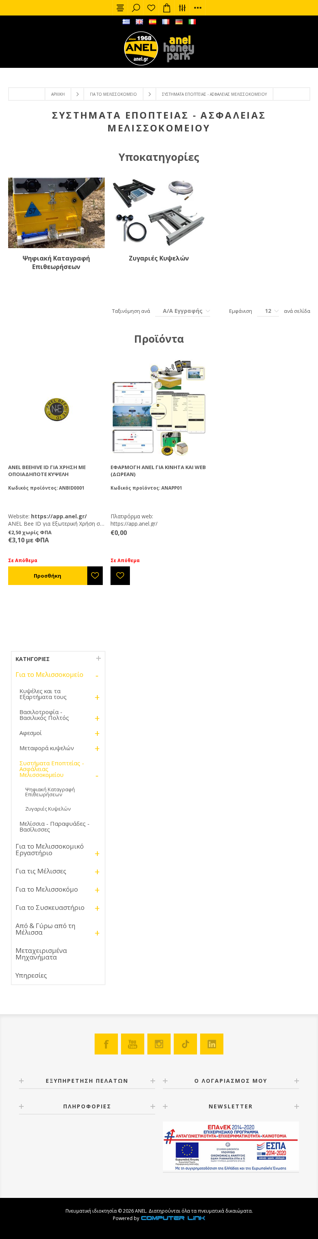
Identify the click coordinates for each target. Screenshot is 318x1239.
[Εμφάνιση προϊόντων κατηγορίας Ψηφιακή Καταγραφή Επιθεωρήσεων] (56, 213)
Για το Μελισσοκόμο (47, 889)
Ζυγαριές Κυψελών (159, 258)
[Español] (152, 22)
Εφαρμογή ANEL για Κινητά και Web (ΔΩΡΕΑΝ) (158, 471)
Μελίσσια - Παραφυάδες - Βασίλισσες (54, 826)
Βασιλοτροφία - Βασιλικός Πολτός (44, 714)
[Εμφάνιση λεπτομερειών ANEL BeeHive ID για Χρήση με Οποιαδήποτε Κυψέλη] (56, 407)
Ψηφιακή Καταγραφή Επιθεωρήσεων (56, 262)
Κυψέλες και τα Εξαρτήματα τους (43, 694)
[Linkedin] (211, 1044)
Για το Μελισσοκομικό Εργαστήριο (50, 849)
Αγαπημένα (151, 8)
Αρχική (58, 94)
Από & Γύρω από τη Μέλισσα (45, 929)
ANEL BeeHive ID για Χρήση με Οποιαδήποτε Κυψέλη (47, 471)
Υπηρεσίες (31, 975)
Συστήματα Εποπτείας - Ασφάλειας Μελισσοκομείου (51, 768)
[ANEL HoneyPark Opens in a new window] (176, 50)
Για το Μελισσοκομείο (113, 94)
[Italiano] (192, 22)
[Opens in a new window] (173, 1218)
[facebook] (106, 1044)
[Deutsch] (179, 22)
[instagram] (159, 1044)
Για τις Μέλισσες (41, 870)
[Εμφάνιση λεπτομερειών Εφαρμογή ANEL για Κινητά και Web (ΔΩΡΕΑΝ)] (159, 407)
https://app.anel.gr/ (134, 523)
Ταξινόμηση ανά (131, 310)
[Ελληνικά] (126, 22)
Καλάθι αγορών (167, 8)
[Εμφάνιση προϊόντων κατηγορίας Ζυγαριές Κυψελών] (159, 213)
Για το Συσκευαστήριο (50, 907)
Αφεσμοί (30, 733)
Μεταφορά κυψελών (46, 748)
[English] (139, 22)
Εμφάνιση (240, 310)
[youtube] (132, 1044)
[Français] (165, 22)
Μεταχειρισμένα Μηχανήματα (41, 953)
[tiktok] (185, 1044)
